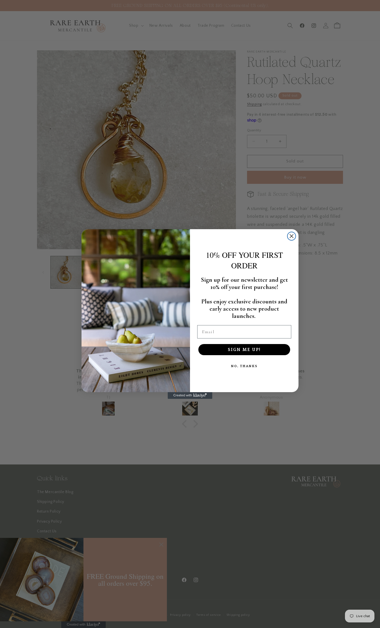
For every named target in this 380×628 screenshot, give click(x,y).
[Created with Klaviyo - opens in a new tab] (190, 395)
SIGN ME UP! (244, 349)
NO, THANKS (244, 366)
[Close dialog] (291, 236)
